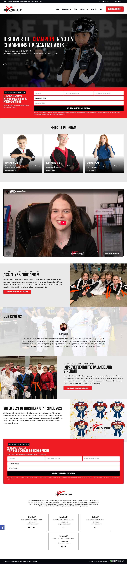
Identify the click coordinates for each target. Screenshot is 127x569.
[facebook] (29, 527)
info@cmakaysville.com (32, 524)
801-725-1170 (32, 522)
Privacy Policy (22, 561)
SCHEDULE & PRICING (114, 9)
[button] (2, 527)
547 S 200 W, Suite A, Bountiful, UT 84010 (63, 519)
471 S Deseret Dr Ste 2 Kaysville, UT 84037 (31, 519)
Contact (82, 9)
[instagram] (31, 527)
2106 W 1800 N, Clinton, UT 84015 (95, 519)
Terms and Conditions (31, 561)
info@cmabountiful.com (64, 524)
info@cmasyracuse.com (64, 543)
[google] (65, 547)
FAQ (101, 9)
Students (118, 1)
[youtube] (34, 527)
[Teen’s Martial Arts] (63, 153)
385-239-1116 (64, 522)
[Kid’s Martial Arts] (22, 153)
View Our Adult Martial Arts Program (77, 388)
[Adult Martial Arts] (104, 153)
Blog (75, 9)
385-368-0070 (96, 522)
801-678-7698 (64, 541)
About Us (93, 9)
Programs (65, 9)
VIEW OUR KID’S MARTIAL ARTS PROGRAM (17, 292)
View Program (9, 170)
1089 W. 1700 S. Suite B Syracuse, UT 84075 (63, 538)
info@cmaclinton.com (96, 524)
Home (57, 9)
